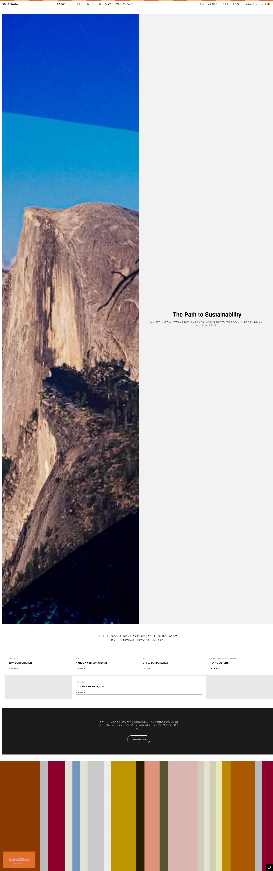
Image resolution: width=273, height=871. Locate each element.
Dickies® (61, 4)
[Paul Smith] (11, 4)
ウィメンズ (96, 4)
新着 (78, 4)
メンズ (86, 4)
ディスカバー (128, 4)
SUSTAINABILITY (138, 739)
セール (71, 4)
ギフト (117, 4)
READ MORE (14, 668)
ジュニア (107, 4)
